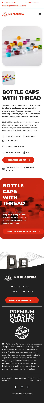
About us (32, 24)
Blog (25, 287)
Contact (32, 28)
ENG (32, 36)
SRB (32, 32)
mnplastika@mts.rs (21, 378)
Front (14, 292)
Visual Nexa (22, 393)
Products (32, 20)
